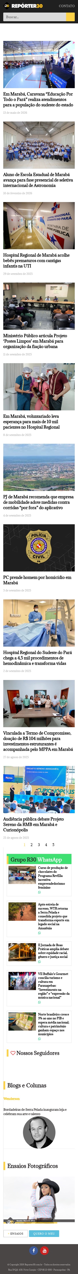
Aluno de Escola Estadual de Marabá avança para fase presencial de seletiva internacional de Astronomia (38, 180)
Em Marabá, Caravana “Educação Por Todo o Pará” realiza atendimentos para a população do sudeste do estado (38, 99)
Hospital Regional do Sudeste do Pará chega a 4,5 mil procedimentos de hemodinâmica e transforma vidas (37, 658)
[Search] (70, 17)
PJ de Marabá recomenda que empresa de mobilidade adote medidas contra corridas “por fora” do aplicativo (38, 502)
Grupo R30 (36, 859)
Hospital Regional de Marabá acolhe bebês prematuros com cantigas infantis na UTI (36, 261)
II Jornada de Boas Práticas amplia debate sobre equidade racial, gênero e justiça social (53, 951)
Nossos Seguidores (37, 1053)
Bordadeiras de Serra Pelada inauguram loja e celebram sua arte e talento (35, 1111)
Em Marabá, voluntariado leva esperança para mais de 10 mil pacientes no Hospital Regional (31, 422)
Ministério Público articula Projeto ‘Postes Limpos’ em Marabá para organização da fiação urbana (35, 341)
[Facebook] (33, 1250)
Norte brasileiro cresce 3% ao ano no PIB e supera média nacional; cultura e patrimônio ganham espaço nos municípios (53, 1024)
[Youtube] (44, 1250)
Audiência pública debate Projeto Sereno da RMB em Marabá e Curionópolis (33, 824)
